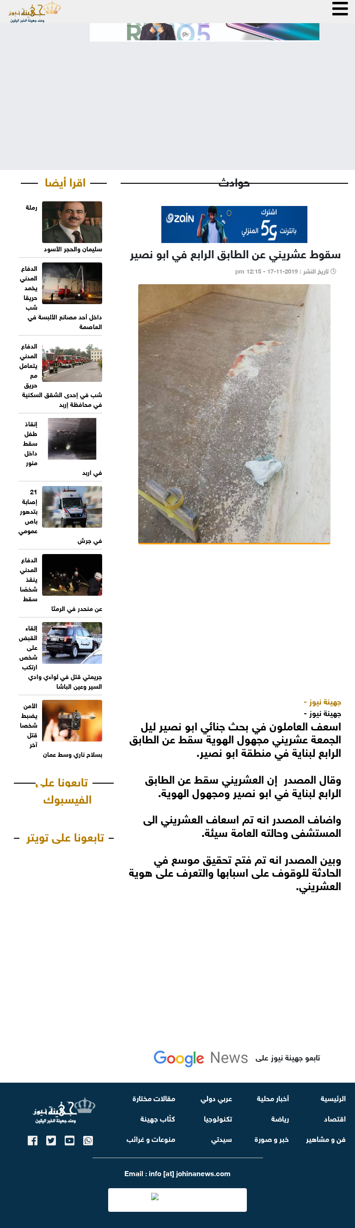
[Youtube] (69, 1139)
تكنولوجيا (218, 1117)
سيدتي (221, 1138)
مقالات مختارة (154, 1097)
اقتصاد (335, 1117)
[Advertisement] (177, 98)
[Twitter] (51, 1139)
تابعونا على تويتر (65, 835)
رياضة (280, 1117)
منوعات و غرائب (151, 1138)
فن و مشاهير (326, 1138)
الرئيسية (333, 1097)
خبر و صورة (272, 1138)
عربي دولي (216, 1097)
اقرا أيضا (65, 180)
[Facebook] (32, 1139)
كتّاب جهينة (158, 1117)
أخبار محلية (273, 1097)
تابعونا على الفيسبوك (64, 789)
